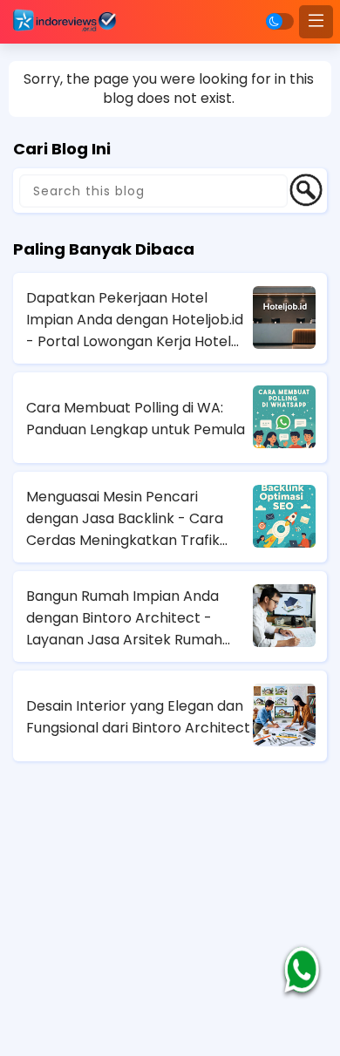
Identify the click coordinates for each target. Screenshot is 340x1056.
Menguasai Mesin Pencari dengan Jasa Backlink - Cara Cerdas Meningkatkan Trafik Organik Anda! (124, 519)
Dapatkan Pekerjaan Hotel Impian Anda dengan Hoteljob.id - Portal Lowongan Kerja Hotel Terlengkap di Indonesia (134, 320)
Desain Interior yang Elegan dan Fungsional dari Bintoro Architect (138, 717)
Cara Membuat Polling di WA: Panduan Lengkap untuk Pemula (135, 418)
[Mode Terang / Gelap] (280, 21)
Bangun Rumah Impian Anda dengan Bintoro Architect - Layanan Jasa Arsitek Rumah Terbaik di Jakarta (124, 618)
